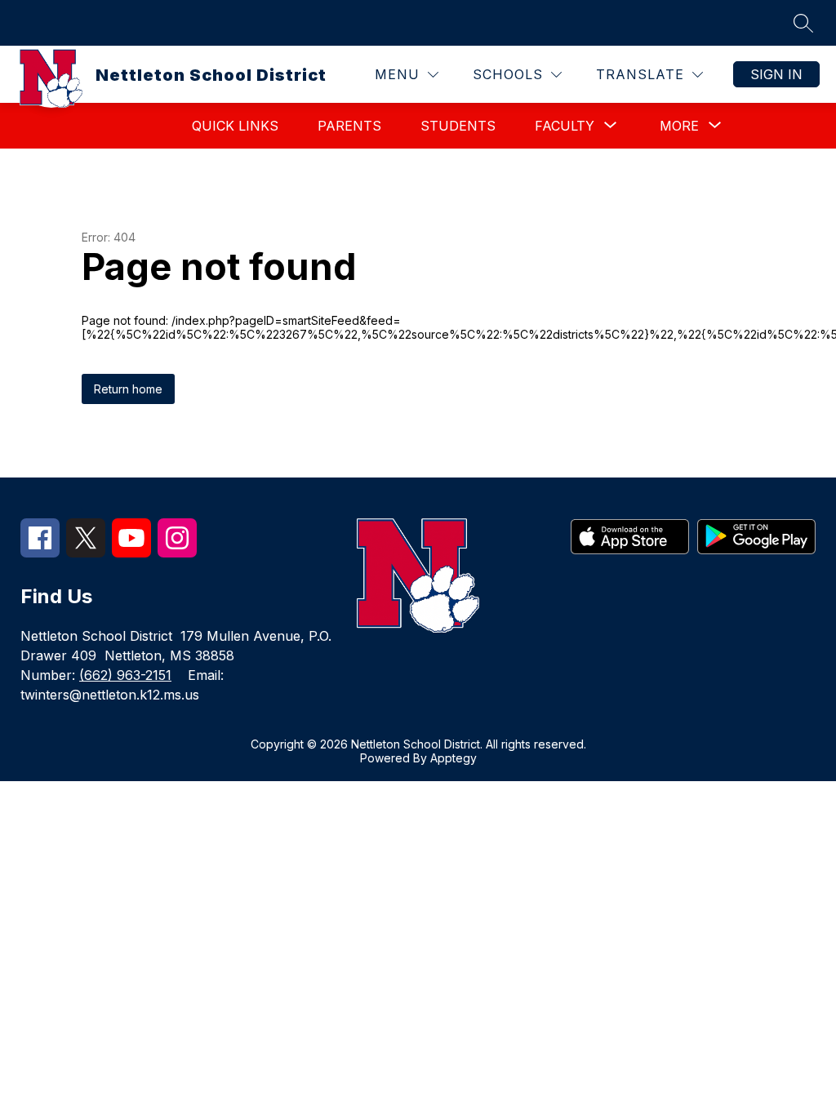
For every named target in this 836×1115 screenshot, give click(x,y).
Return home (128, 389)
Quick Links (235, 126)
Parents (349, 126)
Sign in (776, 74)
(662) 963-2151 (125, 675)
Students (458, 126)
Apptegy (453, 758)
